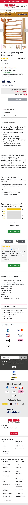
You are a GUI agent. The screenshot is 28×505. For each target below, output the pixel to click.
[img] (14, 81)
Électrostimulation (7, 496)
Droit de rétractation (20, 448)
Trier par (8, 241)
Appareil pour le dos (7, 493)
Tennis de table (6, 471)
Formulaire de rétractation (5, 452)
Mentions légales (19, 446)
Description (7, 112)
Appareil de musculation (6, 468)
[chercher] (21, 6)
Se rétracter (14, 433)
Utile (5, 259)
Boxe (4, 479)
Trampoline (18, 467)
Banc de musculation (18, 472)
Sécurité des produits (9, 122)
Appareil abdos (19, 489)
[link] (8, 330)
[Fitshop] (10, 6)
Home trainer (18, 481)
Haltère (17, 476)
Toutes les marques (7, 500)
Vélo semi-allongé (19, 479)
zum (9, 427)
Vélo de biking (6, 476)
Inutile (9, 259)
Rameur (17, 464)
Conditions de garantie (10, 116)
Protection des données (18, 442)
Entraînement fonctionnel (6, 489)
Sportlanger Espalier (7, 10)
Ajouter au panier (17, 99)
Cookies (4, 446)
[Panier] (26, 6)
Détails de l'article (9, 109)
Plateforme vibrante (20, 496)
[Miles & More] (14, 411)
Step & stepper (6, 484)
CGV (3, 441)
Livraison (4, 448)
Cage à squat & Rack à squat (19, 485)
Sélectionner (5, 64)
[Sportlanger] (6, 20)
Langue (21, 241)
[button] (4, 47)
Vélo (4, 481)
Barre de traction (19, 493)
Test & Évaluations (9, 119)
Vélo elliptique (6, 461)
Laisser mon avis (14, 232)
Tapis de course (6, 464)
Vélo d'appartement (20, 461)
